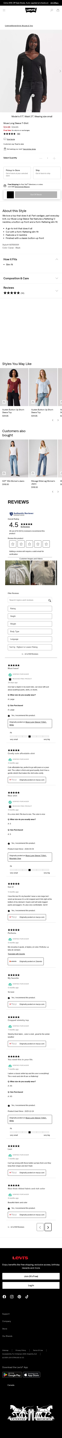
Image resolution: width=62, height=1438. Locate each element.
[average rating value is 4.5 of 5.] (10, 133)
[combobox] (32, 647)
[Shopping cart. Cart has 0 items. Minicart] (58, 10)
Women (14, 26)
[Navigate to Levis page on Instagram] (12, 1296)
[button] (11, 139)
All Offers (54, 3)
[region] (31, 392)
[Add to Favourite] (10, 194)
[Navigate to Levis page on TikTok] (27, 1296)
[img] (31, 1257)
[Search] (51, 10)
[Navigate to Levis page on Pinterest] (19, 1296)
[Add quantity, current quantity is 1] (54, 158)
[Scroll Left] (53, 420)
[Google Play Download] (12, 1375)
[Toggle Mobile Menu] (4, 10)
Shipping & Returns (22, 187)
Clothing (8, 26)
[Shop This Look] (4, 402)
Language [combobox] (14, 639)
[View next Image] (60, 71)
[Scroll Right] (58, 420)
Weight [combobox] (13, 624)
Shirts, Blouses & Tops (25, 26)
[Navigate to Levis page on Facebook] (4, 1296)
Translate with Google (16, 954)
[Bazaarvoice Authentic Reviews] (21, 514)
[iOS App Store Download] (31, 1375)
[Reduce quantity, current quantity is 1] (41, 158)
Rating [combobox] (13, 608)
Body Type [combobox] (14, 631)
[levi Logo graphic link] (31, 10)
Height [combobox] (13, 616)
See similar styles (29, 149)
